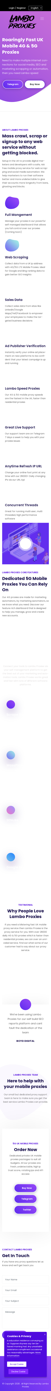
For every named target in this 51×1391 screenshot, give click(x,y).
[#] (15, 2)
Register (21, 8)
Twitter (26, 1209)
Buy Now (35, 84)
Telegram (12, 84)
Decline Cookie (18, 1371)
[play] (25, 543)
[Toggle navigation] (42, 18)
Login (11, 8)
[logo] (21, 21)
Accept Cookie (17, 1364)
